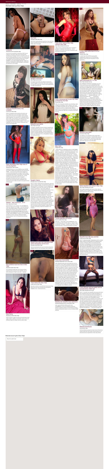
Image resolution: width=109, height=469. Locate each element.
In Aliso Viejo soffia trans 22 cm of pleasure (89, 52)
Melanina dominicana (86, 326)
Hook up (7, 3)
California (19, 3)
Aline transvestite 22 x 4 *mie (88, 80)
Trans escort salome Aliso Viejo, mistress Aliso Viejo (64, 43)
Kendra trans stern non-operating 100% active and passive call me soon (42, 243)
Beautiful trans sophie (37, 124)
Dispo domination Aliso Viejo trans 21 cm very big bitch (16, 165)
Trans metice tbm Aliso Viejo (39, 282)
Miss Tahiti (58, 146)
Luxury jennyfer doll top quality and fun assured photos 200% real (91, 288)
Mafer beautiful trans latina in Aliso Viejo (91, 186)
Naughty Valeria (35, 180)
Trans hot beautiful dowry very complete (15, 109)
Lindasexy (9, 50)
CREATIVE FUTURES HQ (10, 1)
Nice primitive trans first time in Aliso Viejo (16, 265)
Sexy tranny (9, 314)
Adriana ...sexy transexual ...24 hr (15, 202)
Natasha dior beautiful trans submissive (66, 301)
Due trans (33, 38)
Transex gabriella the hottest (63, 218)
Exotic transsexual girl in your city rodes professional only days (66, 100)
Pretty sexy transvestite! (62, 260)
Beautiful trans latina (85, 132)
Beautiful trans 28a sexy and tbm (89, 237)
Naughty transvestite (37, 78)
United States (13, 3)
